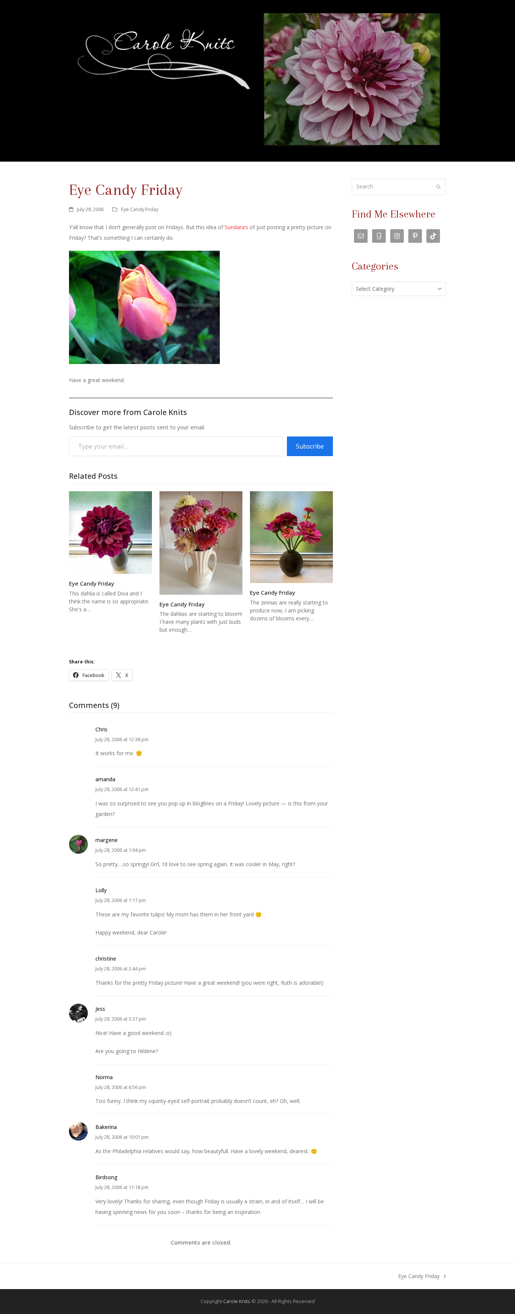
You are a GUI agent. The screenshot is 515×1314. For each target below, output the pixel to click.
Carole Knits (236, 1301)
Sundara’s (236, 227)
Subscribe (310, 446)
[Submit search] (438, 187)
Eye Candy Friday (139, 209)
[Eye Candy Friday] (110, 531)
